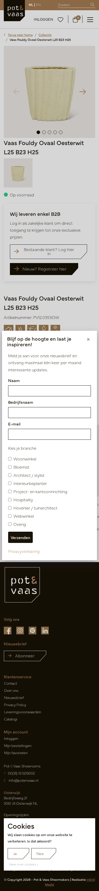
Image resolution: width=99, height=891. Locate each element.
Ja (15, 853)
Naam (14, 380)
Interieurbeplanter (30, 483)
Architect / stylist (28, 475)
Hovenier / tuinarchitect (35, 507)
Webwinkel (23, 516)
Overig (19, 524)
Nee (40, 853)
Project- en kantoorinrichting (40, 491)
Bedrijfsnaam (20, 402)
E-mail (14, 423)
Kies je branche (22, 448)
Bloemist (21, 467)
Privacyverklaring (24, 551)
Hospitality (23, 499)
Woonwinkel (24, 458)
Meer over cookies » (23, 864)
